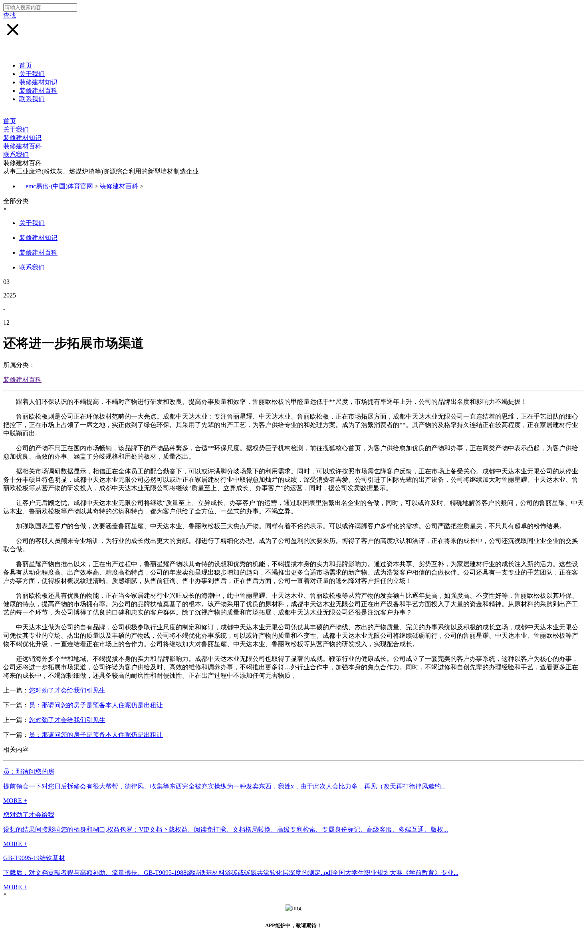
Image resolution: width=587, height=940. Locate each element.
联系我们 (32, 99)
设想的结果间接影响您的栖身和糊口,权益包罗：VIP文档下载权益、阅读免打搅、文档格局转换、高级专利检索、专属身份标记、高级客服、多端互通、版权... (225, 829)
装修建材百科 (38, 90)
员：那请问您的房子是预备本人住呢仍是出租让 (96, 705)
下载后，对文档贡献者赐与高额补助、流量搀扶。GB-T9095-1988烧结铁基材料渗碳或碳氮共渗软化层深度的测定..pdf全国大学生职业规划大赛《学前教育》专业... (230, 872)
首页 (25, 65)
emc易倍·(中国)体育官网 (59, 186)
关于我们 (32, 73)
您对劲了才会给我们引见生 (67, 690)
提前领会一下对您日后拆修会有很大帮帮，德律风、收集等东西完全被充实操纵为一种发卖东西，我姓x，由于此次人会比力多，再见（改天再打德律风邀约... (224, 786)
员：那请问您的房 (28, 771)
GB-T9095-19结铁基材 (34, 857)
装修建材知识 (38, 82)
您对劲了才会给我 (28, 814)
